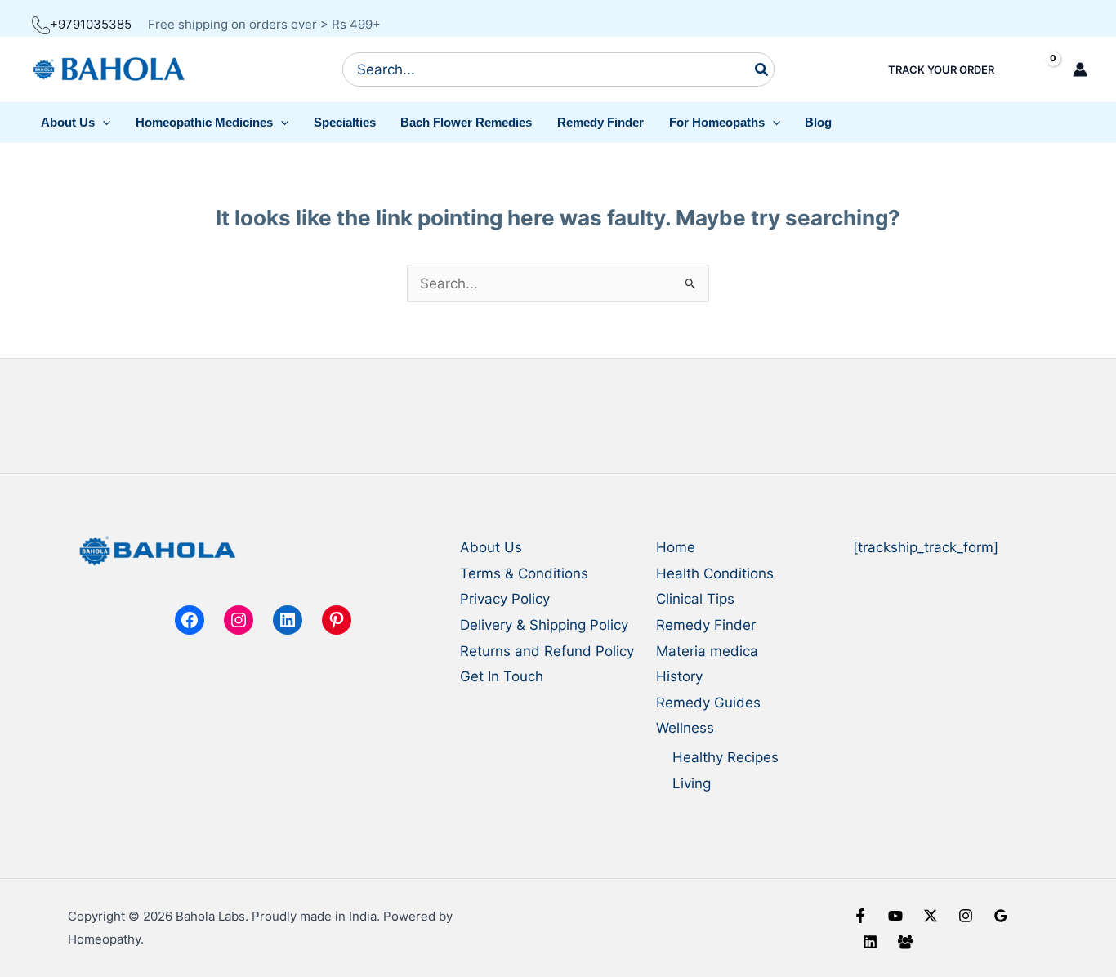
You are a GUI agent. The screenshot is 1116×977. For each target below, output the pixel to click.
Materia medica (707, 651)
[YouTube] (895, 915)
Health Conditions (715, 573)
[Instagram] (965, 915)
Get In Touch (501, 676)
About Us (491, 547)
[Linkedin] (870, 942)
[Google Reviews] (1000, 915)
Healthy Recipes (725, 757)
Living (691, 783)
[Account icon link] (1080, 69)
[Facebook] (860, 915)
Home (675, 547)
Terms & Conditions (524, 573)
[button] (76, 122)
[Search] (762, 69)
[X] (930, 915)
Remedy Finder (706, 625)
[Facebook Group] (905, 942)
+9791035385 (91, 24)
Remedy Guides (708, 702)
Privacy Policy (505, 599)
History (679, 676)
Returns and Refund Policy (547, 651)
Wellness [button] (685, 728)
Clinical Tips (695, 599)
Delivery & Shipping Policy (544, 625)
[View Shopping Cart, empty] (1038, 70)
